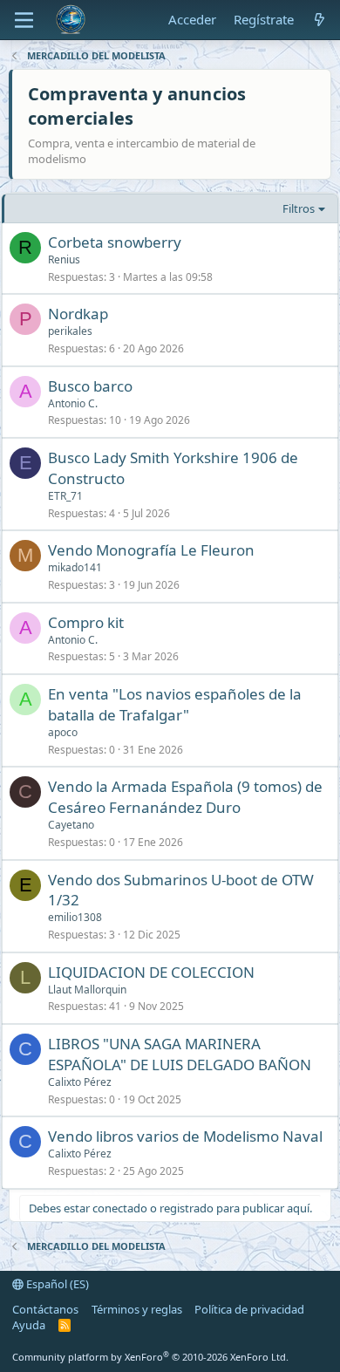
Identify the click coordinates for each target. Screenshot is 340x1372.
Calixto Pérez (80, 1082)
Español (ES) (56, 1284)
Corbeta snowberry (114, 242)
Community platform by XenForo (150, 1356)
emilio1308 (75, 917)
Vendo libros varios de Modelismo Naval (185, 1136)
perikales (70, 331)
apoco (63, 732)
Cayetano (71, 824)
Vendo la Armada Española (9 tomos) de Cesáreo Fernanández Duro (185, 796)
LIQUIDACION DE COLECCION (151, 972)
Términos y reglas (137, 1309)
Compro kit (86, 622)
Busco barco (90, 386)
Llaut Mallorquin (87, 989)
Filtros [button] (298, 208)
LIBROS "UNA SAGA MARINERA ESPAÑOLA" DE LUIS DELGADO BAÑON (179, 1054)
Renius (64, 259)
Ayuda (28, 1325)
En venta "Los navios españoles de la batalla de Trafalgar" (175, 704)
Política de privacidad (249, 1309)
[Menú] (23, 20)
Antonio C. (73, 403)
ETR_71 (65, 495)
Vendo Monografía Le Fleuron (151, 550)
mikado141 (75, 567)
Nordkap (78, 314)
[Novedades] (320, 19)
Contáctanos (45, 1309)
